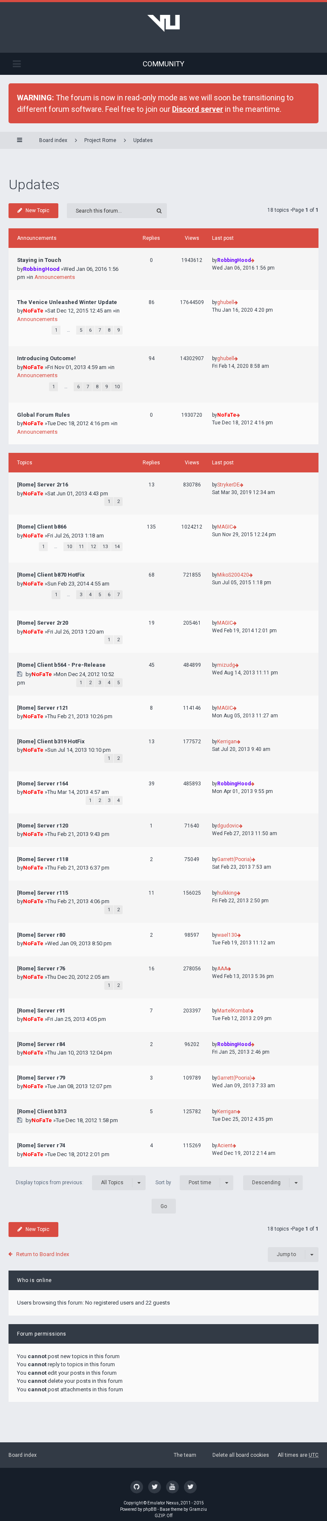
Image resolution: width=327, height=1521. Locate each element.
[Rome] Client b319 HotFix (51, 741)
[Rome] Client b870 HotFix (51, 574)
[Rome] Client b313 (41, 1111)
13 (105, 546)
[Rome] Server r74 (41, 1145)
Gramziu (198, 1509)
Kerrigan (227, 742)
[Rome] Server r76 (41, 968)
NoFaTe (33, 310)
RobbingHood (41, 269)
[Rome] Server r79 (41, 1078)
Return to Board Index (42, 1254)
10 (117, 386)
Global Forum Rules (43, 415)
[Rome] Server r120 (42, 825)
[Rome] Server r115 (42, 893)
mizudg (226, 665)
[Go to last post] (253, 260)
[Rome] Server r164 (42, 783)
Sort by (183, 1183)
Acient (224, 1146)
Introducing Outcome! (46, 358)
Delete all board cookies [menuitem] (240, 1455)
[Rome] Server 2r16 (42, 484)
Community (163, 64)
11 (81, 546)
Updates (143, 140)
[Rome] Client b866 (41, 526)
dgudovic (228, 826)
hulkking (227, 893)
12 (93, 546)
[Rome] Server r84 (41, 1044)
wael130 (227, 935)
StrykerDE (228, 485)
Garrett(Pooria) (234, 859)
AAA (222, 969)
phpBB (150, 1509)
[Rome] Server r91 (41, 1010)
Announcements (54, 277)
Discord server (197, 109)
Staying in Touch (39, 260)
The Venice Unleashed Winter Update (67, 302)
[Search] (159, 210)
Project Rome (100, 140)
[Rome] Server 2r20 (42, 623)
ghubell (225, 302)
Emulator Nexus (163, 1503)
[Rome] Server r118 (42, 859)
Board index (23, 1455)
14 (117, 546)
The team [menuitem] (185, 1455)
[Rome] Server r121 (42, 708)
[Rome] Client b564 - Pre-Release (61, 665)
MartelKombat (233, 1011)
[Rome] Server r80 (41, 935)
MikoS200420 (233, 575)
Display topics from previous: (69, 1183)
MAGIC (225, 527)
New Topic (37, 210)
